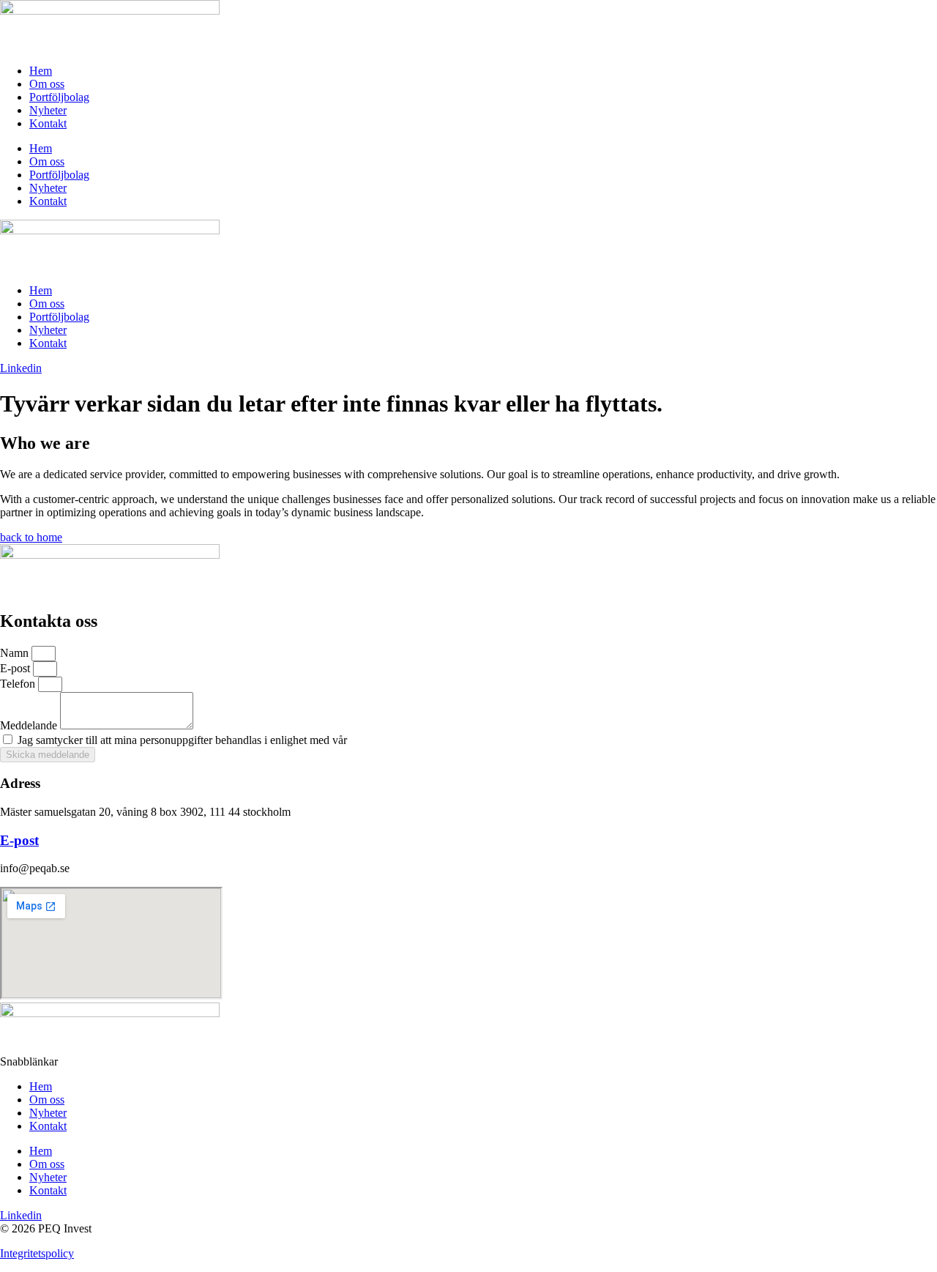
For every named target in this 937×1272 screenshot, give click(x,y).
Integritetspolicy (37, 1253)
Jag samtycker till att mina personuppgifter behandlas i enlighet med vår (221, 740)
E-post (16, 668)
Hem (40, 70)
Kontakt (48, 123)
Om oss (46, 84)
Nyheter (48, 110)
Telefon (19, 683)
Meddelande (30, 725)
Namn (15, 653)
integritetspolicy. (387, 740)
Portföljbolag (59, 97)
